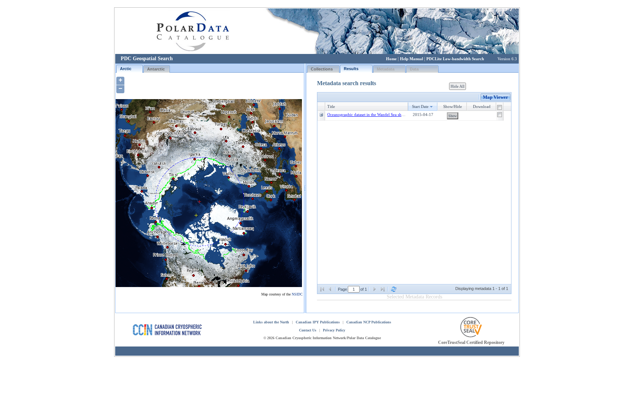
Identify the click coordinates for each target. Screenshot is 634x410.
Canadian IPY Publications (318, 322)
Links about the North (271, 322)
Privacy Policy (334, 330)
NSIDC (297, 294)
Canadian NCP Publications (368, 322)
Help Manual (411, 59)
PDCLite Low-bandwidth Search (455, 59)
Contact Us (307, 330)
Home (391, 59)
